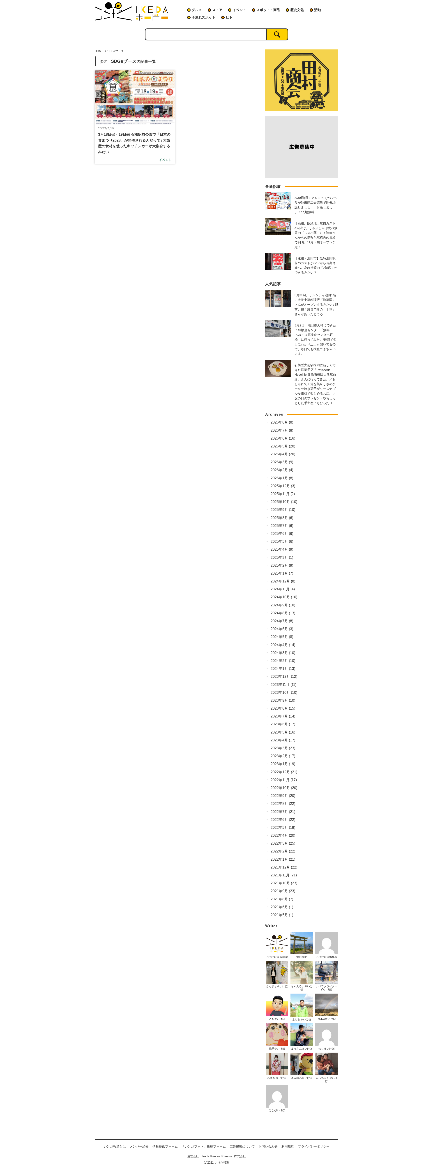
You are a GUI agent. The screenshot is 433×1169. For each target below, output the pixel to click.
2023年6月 (283, 724)
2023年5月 (283, 732)
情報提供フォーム (165, 1146)
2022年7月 (283, 812)
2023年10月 (284, 692)
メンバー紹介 (139, 1146)
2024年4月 (283, 645)
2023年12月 (284, 676)
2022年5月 (283, 827)
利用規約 (287, 1146)
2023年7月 (283, 716)
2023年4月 (283, 740)
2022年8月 (283, 804)
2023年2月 (283, 756)
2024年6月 (282, 629)
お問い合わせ (268, 1146)
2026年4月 (283, 454)
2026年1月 (282, 478)
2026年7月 (282, 430)
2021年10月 (284, 883)
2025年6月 (282, 534)
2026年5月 (283, 446)
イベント (239, 10)
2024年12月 (283, 581)
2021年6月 (282, 907)
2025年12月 (283, 486)
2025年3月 (282, 557)
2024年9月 (283, 605)
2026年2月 (282, 470)
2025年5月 (282, 541)
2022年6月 (283, 820)
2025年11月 (283, 494)
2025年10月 (284, 502)
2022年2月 (283, 851)
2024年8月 (283, 613)
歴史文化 (297, 10)
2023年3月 (283, 748)
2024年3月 (283, 653)
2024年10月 (284, 597)
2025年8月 (282, 518)
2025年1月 (282, 573)
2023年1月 (283, 764)
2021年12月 (284, 867)
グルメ (197, 10)
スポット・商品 (268, 10)
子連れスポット (203, 17)
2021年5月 (282, 915)
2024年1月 (283, 669)
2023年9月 (283, 700)
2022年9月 (283, 796)
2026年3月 (282, 462)
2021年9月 (283, 891)
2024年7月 (282, 621)
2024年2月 (283, 661)
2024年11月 (283, 589)
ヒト (229, 17)
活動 (317, 10)
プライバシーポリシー (313, 1146)
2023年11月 (283, 685)
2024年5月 (282, 637)
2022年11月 (284, 780)
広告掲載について (242, 1146)
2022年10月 (284, 788)
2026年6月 (283, 438)
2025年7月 (282, 526)
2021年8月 (282, 899)
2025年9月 (283, 510)
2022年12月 (284, 772)
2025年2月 (282, 565)
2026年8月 (282, 422)
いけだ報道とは (115, 1146)
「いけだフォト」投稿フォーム (204, 1146)
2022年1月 (283, 859)
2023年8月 (283, 708)
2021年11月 (284, 875)
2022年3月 (283, 843)
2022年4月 (283, 835)
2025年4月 (282, 549)
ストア (217, 10)
